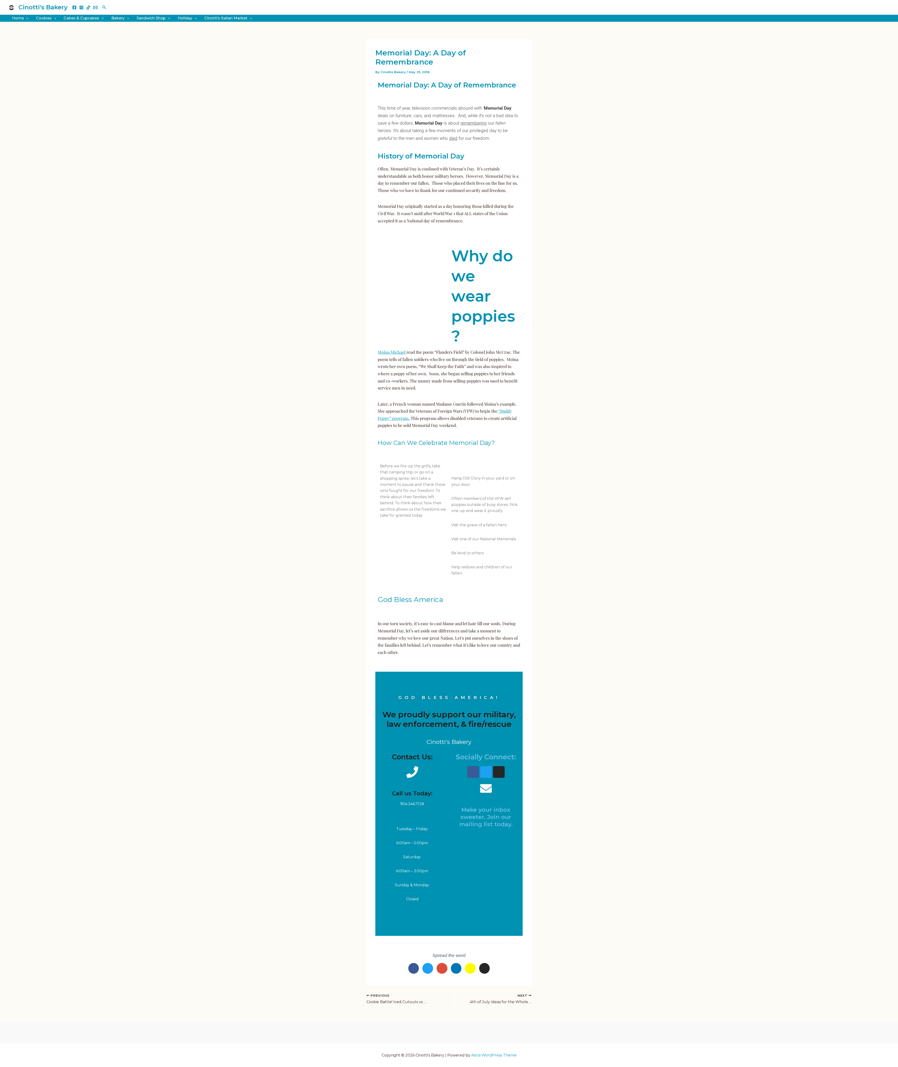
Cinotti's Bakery (43, 7)
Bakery (118, 18)
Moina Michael (392, 352)
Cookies (44, 18)
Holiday (185, 18)
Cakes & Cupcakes (81, 18)
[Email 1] (95, 7)
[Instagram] (81, 7)
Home (18, 18)
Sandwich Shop (151, 18)
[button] (104, 7)
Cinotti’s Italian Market (225, 18)
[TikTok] (88, 7)
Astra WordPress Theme (494, 1055)
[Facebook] (74, 7)
